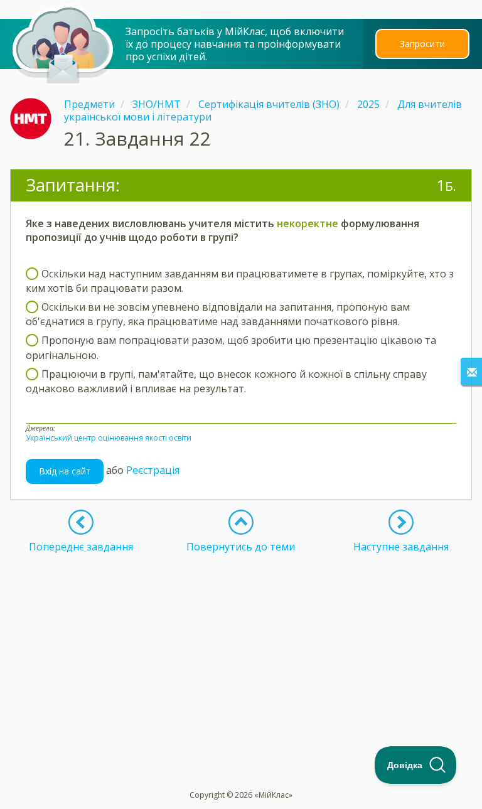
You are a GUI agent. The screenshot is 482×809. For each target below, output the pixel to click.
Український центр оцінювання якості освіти (108, 437)
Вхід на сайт (65, 471)
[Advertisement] (241, 641)
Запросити (422, 44)
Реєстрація (152, 470)
